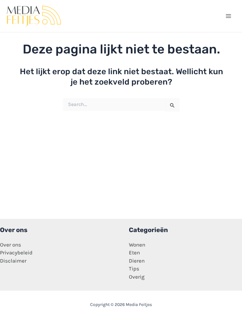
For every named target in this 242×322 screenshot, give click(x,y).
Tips (134, 268)
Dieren (137, 261)
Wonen (137, 245)
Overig (137, 277)
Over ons (10, 245)
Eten (134, 252)
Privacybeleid (16, 252)
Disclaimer (13, 261)
